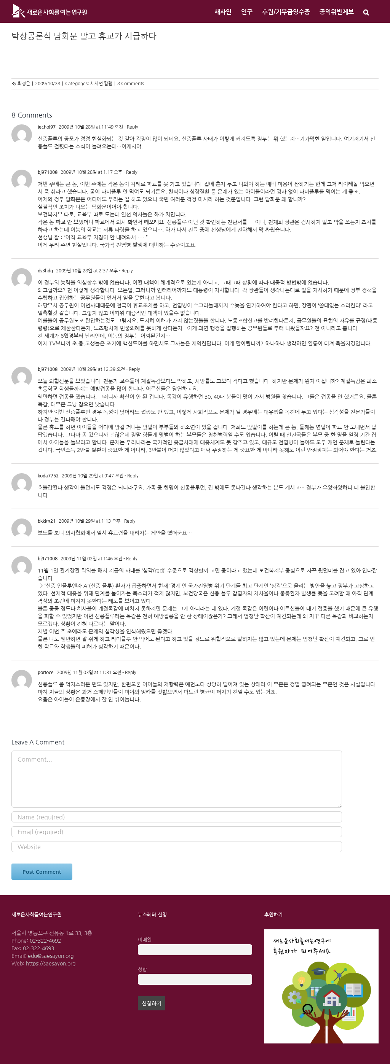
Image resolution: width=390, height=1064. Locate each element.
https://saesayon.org (50, 963)
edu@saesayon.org (51, 956)
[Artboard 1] (321, 932)
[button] (366, 11)
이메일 (145, 939)
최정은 (24, 83)
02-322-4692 (45, 940)
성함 (142, 969)
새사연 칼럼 (101, 83)
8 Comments (130, 83)
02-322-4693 (38, 948)
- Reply (130, 127)
